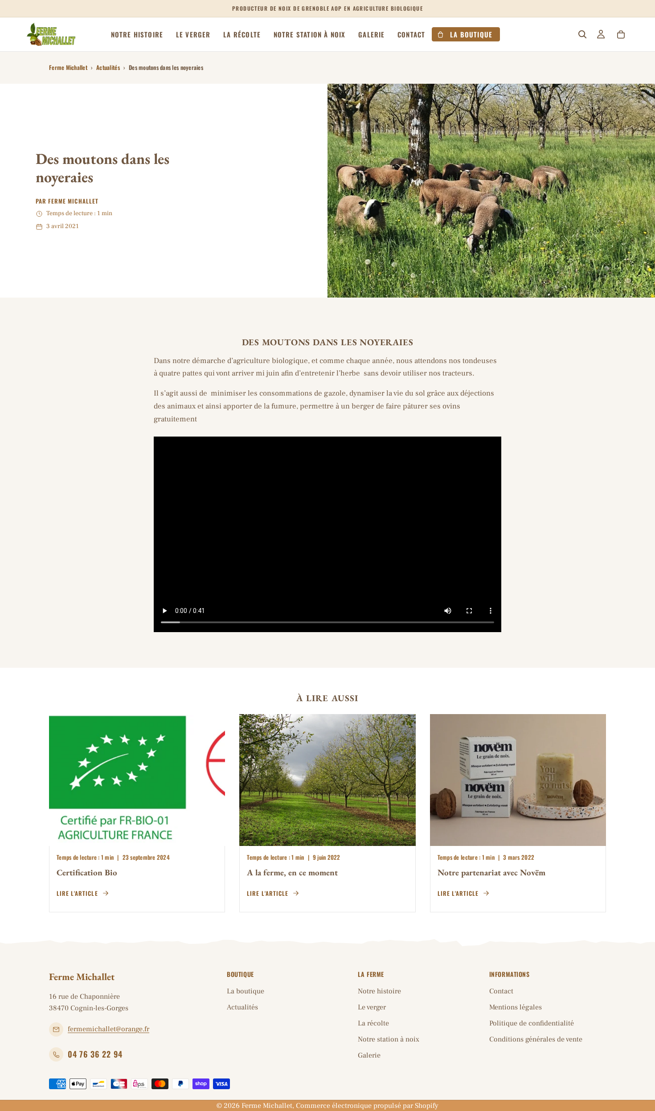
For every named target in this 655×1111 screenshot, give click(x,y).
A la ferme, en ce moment (292, 872)
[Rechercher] (582, 34)
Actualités (108, 67)
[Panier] (620, 34)
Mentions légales (515, 1007)
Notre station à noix (388, 1039)
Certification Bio (87, 872)
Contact (501, 991)
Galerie (369, 1055)
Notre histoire (379, 991)
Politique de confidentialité (531, 1023)
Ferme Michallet (68, 67)
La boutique (245, 991)
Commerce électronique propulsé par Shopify (367, 1105)
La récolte (373, 1023)
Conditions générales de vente (535, 1039)
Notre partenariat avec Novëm (491, 872)
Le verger (372, 1007)
